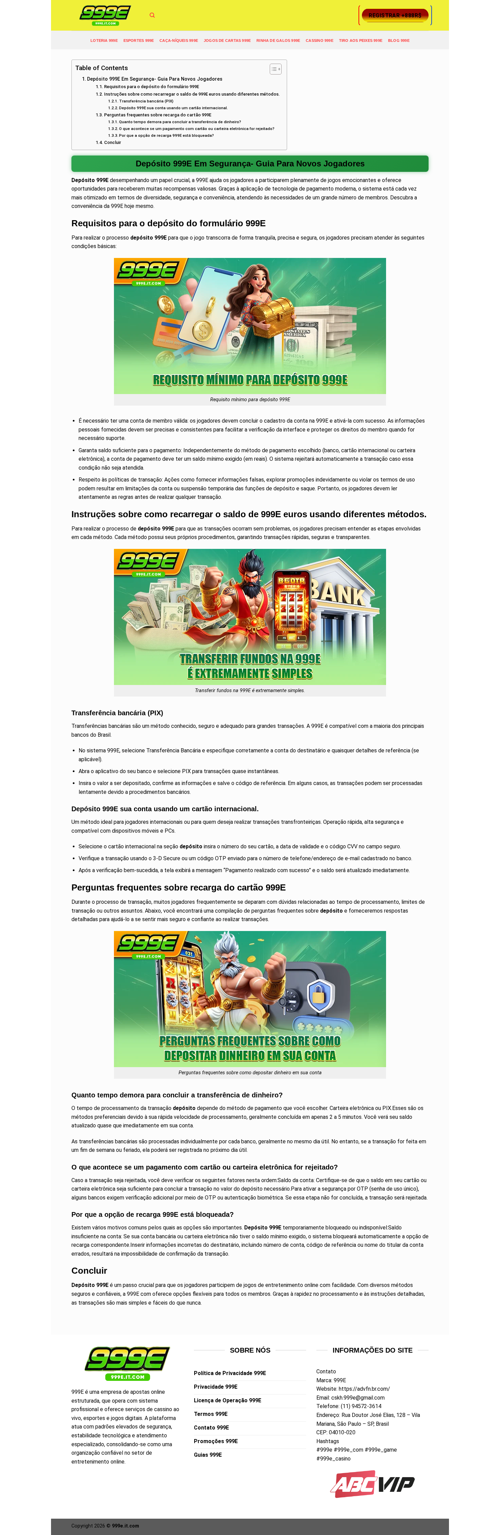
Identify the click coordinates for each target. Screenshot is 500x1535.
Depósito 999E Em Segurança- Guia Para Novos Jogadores (154, 79)
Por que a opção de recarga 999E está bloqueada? (166, 135)
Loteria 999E (104, 40)
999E (77, 1392)
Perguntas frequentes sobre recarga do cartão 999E (157, 114)
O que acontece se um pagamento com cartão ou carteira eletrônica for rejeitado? (196, 128)
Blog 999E (399, 40)
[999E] (105, 15)
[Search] (152, 15)
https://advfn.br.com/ (364, 1389)
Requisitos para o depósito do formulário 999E (151, 86)
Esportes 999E (138, 40)
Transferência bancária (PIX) (146, 101)
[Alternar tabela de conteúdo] (272, 69)
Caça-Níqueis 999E (179, 40)
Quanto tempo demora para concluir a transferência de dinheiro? (180, 121)
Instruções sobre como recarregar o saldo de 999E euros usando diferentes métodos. (192, 94)
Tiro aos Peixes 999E (360, 40)
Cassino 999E (319, 40)
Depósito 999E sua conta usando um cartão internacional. (173, 107)
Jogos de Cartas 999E (227, 40)
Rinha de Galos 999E (278, 40)
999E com (139, 1294)
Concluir (112, 142)
